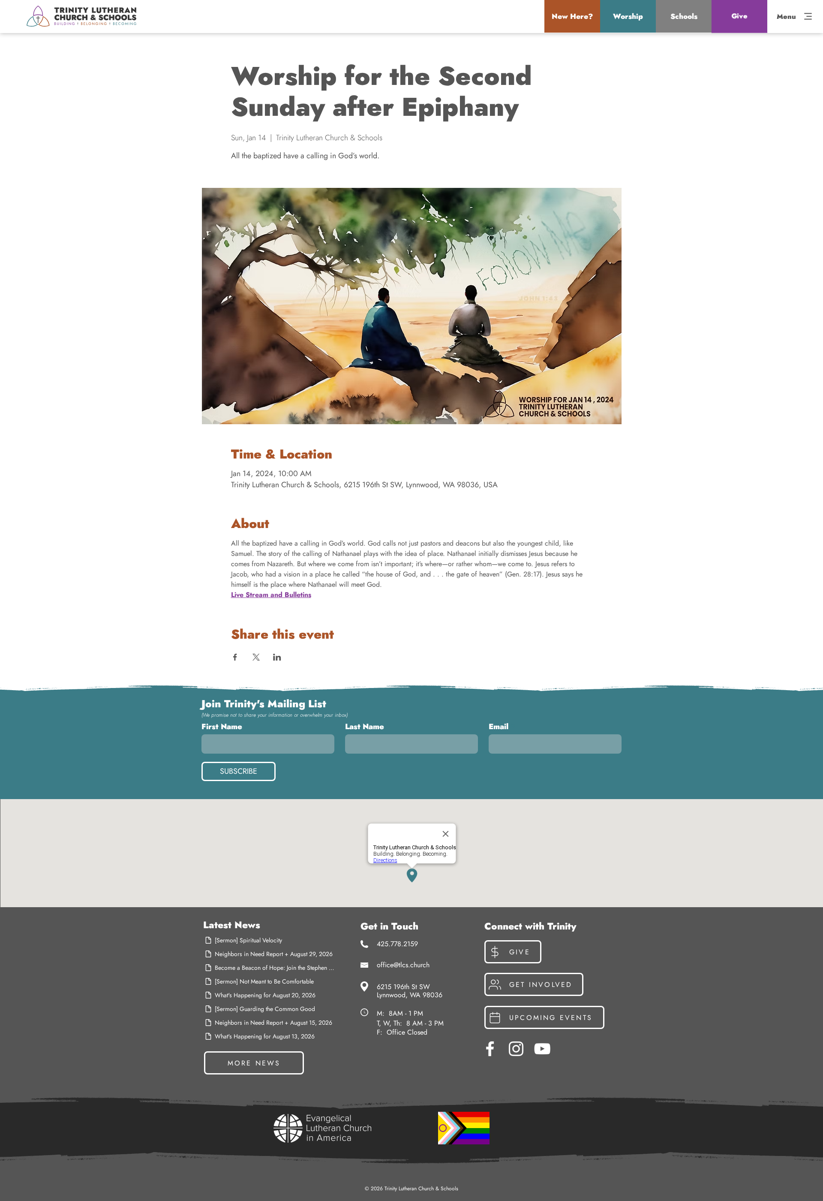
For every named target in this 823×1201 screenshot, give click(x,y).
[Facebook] (490, 1049)
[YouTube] (542, 1049)
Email (498, 726)
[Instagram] (516, 1049)
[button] (572, 16)
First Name (221, 726)
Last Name (364, 726)
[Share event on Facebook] (235, 657)
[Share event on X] (256, 657)
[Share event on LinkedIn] (277, 657)
